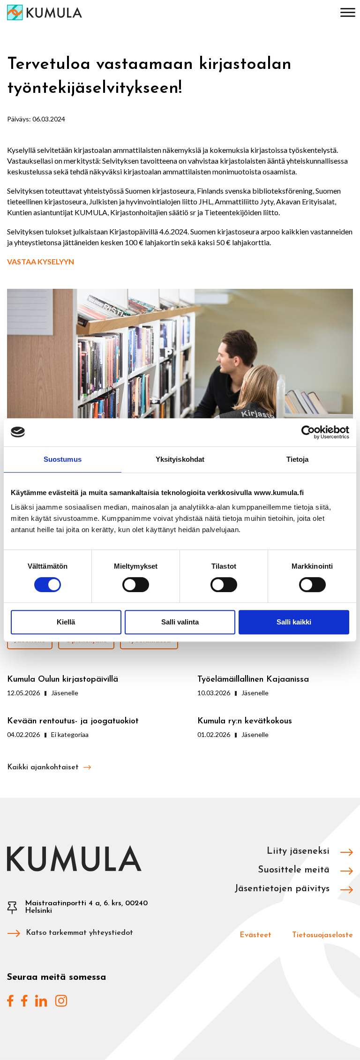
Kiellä (66, 622)
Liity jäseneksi (299, 851)
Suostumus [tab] (63, 459)
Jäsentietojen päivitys (283, 889)
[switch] (135, 584)
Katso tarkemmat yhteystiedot (79, 933)
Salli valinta (180, 622)
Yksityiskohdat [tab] (180, 459)
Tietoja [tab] (297, 459)
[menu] (347, 14)
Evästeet (255, 935)
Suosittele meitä (295, 870)
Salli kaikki (294, 622)
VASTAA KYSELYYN (40, 261)
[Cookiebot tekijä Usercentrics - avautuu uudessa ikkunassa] (308, 432)
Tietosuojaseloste (322, 935)
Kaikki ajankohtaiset (44, 767)
